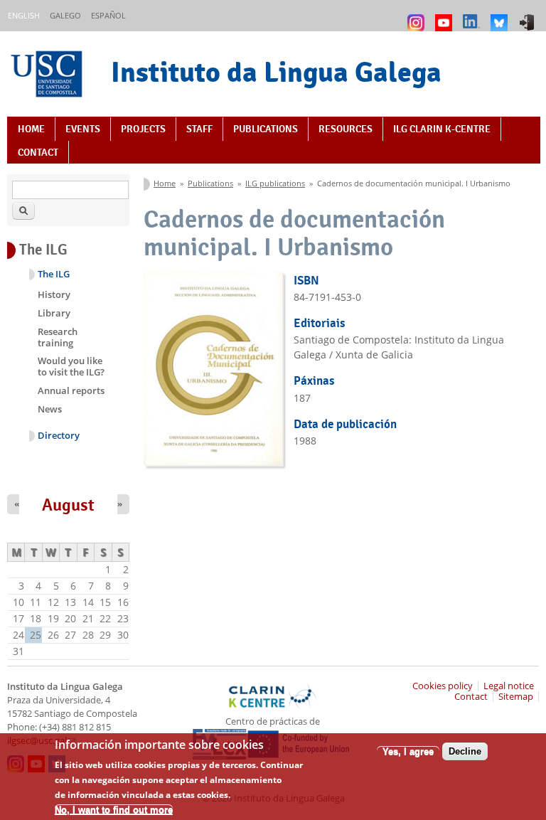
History (54, 294)
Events (82, 128)
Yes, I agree (408, 751)
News (50, 409)
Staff (199, 128)
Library (54, 313)
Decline (465, 751)
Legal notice (508, 686)
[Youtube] (445, 16)
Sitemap (515, 696)
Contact (38, 152)
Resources (345, 128)
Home (31, 128)
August (68, 505)
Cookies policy (442, 686)
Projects (143, 128)
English (24, 15)
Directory (59, 436)
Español (108, 15)
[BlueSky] (501, 16)
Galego (65, 15)
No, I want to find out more (114, 809)
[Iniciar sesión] (528, 16)
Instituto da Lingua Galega (276, 72)
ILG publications (275, 183)
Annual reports (71, 390)
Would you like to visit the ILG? (71, 366)
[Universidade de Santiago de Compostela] (48, 76)
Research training (57, 337)
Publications (265, 128)
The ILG (54, 274)
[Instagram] (417, 16)
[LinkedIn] (473, 16)
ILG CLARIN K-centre (442, 128)
